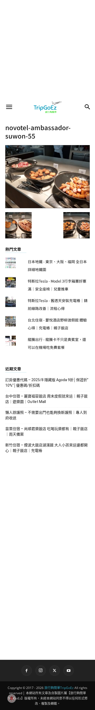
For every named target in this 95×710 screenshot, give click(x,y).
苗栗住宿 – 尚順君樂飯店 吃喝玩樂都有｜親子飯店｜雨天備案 (46, 431)
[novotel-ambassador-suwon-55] (47, 206)
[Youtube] (68, 670)
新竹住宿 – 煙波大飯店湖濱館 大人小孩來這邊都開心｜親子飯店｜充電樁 (46, 448)
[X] (54, 670)
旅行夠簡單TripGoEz (59, 688)
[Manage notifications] (11, 698)
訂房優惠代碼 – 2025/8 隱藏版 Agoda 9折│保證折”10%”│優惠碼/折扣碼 (46, 382)
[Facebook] (26, 670)
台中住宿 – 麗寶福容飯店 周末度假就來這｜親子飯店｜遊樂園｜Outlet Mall (46, 399)
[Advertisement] (47, 50)
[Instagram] (40, 670)
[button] (9, 107)
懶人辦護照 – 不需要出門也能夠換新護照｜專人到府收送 (46, 415)
